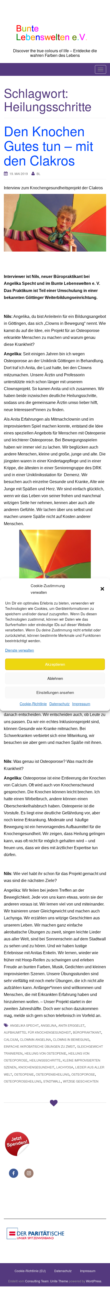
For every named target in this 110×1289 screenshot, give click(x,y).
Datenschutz (59, 703)
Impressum (81, 703)
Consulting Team (37, 1281)
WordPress (93, 1281)
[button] (102, 588)
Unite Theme (59, 1281)
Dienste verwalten (19, 650)
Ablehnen (55, 678)
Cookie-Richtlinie (33, 703)
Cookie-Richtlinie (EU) (30, 1271)
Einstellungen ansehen (55, 692)
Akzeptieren (55, 664)
